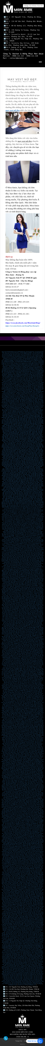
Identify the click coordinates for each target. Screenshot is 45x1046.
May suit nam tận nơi (37, 662)
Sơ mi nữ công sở (29, 907)
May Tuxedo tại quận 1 (7, 875)
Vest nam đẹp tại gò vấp (33, 751)
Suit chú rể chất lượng (27, 890)
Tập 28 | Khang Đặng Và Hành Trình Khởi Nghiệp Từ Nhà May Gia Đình (16, 372)
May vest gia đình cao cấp (27, 562)
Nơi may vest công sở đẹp (10, 620)
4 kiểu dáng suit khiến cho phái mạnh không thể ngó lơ (23, 389)
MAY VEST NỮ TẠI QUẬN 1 (19, 924)
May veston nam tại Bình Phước (11, 980)
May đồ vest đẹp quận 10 (8, 726)
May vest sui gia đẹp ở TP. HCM (10, 835)
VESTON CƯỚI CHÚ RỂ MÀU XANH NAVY (26, 868)
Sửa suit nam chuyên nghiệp (31, 701)
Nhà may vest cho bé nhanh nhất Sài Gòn (27, 550)
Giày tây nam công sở (7, 645)
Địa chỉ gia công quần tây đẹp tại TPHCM (28, 819)
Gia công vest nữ (27, 823)
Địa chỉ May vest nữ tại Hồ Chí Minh (17, 958)
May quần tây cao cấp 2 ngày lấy (28, 569)
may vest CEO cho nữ (14, 514)
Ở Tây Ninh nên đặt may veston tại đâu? (33, 858)
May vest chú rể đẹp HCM (20, 742)
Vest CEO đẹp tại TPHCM (33, 632)
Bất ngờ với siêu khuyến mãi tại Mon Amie (24, 392)
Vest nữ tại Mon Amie (9, 661)
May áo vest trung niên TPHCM (20, 806)
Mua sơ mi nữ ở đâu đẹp (13, 899)
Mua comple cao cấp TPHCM (16, 654)
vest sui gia (37, 959)
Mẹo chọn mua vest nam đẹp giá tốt (16, 921)
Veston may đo (38, 631)
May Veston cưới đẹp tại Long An (23, 861)
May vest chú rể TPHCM (14, 785)
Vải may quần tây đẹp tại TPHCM (21, 716)
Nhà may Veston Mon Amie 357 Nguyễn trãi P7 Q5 (30, 848)
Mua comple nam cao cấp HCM (30, 796)
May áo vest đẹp (18, 735)
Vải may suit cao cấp (8, 719)
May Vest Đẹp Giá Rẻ (24, 918)
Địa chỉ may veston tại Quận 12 (10, 872)
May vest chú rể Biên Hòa (30, 778)
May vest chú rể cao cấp (9, 605)
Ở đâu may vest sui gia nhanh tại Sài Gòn (18, 545)
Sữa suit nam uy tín (9, 704)
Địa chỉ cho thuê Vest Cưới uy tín (34, 850)
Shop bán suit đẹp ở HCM (34, 807)
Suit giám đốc (11, 586)
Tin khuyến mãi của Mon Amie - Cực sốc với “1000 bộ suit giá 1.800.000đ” (19, 391)
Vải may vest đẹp (9, 720)
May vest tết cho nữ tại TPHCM (9, 602)
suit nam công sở (18, 880)
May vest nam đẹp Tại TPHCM (31, 812)
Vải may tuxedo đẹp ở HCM (23, 689)
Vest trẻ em (30, 910)
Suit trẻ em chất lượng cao (27, 883)
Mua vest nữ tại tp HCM (25, 898)
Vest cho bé (17, 541)
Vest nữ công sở (29, 909)
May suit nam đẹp (32, 669)
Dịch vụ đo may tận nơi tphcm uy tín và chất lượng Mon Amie (21, 353)
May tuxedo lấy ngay (33, 607)
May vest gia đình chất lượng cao (17, 562)
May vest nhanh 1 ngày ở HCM (20, 627)
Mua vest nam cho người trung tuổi (15, 793)
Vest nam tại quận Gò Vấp (26, 981)
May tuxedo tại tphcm (16, 607)
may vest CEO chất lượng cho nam (34, 514)
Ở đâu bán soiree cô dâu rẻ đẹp (24, 882)
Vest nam (17, 916)
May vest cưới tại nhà (27, 840)
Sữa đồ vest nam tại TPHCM (28, 706)
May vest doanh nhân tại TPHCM (23, 651)
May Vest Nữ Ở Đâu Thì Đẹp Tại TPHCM (17, 941)
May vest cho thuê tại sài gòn (22, 966)
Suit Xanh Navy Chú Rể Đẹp (24, 897)
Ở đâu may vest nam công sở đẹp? (18, 908)
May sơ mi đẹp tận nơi (17, 521)
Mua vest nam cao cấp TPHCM (12, 802)
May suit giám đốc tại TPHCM (11, 588)
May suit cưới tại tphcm (35, 610)
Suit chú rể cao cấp (25, 595)
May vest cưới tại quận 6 (36, 873)
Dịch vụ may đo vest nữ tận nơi (17, 515)
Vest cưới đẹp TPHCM (31, 782)
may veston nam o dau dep (29, 967)
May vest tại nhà (30, 511)
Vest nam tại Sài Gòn (15, 672)
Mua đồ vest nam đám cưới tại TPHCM (32, 795)
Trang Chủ (18, 1041)
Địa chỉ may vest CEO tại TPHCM (9, 638)
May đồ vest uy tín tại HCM (12, 727)
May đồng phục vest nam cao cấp (14, 655)
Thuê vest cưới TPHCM (26, 793)
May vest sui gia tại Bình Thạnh (27, 554)
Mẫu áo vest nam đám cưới (29, 693)
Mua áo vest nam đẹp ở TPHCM (34, 804)
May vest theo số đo (10, 970)
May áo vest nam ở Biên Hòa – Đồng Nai (24, 759)
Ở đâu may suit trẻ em (32, 881)
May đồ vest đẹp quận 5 (34, 726)
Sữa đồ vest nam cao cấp (18, 706)
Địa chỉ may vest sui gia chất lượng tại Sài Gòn (19, 566)
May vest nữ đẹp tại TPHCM (9, 902)
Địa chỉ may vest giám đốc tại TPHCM (29, 636)
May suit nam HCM (8, 737)
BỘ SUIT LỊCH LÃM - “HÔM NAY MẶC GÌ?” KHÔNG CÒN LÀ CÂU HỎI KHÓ (25, 471)
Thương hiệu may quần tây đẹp (26, 673)
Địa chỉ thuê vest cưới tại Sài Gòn (34, 837)
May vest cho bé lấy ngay (26, 564)
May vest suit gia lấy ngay (21, 552)
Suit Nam (24, 943)
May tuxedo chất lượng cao (24, 685)
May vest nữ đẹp (27, 958)
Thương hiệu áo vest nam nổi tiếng (32, 696)
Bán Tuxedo (34, 619)
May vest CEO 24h (8, 629)
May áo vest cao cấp (15, 729)
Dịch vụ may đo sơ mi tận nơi (35, 513)
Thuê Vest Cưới (26, 962)
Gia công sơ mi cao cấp (14, 711)
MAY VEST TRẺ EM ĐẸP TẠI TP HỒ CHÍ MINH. (30, 948)
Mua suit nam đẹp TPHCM (17, 791)
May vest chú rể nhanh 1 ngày (9, 627)
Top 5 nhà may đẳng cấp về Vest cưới (19, 851)
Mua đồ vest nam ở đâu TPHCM (9, 799)
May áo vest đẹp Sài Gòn (34, 729)
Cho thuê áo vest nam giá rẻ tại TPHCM (17, 967)
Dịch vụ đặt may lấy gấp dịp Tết (18, 836)
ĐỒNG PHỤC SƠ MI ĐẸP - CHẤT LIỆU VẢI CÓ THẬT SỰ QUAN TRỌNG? (24, 455)
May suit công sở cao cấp (36, 613)
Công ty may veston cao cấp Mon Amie (21, 845)
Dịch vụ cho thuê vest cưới (34, 962)
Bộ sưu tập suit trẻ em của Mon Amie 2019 (21, 660)
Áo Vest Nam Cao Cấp (32, 695)
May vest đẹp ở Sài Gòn (32, 783)
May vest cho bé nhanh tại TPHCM (15, 564)
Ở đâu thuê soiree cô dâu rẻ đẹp (36, 882)
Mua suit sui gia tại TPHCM (15, 885)
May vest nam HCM (8, 743)
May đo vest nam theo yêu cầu (11, 812)
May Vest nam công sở (22, 909)
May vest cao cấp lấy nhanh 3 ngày (30, 621)
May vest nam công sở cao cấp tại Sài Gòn (22, 749)
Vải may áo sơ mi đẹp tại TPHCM (31, 714)
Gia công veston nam (34, 823)
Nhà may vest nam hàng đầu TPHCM (25, 798)
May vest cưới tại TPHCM (15, 603)
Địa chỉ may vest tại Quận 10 (26, 655)
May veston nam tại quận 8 (8, 976)
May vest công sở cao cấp (31, 620)
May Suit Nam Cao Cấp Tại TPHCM (21, 892)
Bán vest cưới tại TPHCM (21, 619)
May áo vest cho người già (36, 793)
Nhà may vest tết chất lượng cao (18, 533)
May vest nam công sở (11, 621)
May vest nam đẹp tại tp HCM (20, 902)
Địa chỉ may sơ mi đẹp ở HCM (21, 680)
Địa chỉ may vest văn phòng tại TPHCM (17, 577)
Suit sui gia (14, 886)
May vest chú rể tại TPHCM (27, 604)
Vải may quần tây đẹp (12, 717)
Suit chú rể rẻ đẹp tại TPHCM (21, 888)
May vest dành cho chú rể (20, 630)
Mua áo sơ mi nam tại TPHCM (19, 779)
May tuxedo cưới (6, 688)
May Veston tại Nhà (7, 955)
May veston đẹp (36, 687)
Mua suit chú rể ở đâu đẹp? (32, 886)
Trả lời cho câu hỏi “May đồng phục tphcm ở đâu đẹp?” (15, 408)
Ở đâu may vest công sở (12, 580)
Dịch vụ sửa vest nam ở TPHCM (31, 694)
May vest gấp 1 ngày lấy (23, 916)
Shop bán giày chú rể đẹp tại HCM (12, 950)
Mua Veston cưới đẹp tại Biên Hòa (17, 777)
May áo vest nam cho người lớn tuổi (22, 784)
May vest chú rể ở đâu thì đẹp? (12, 914)
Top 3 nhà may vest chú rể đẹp (24, 505)
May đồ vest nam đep (17, 726)
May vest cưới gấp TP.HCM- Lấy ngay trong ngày (25, 835)
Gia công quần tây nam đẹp (19, 823)
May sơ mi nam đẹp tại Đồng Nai (35, 761)
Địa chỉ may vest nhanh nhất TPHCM (34, 566)
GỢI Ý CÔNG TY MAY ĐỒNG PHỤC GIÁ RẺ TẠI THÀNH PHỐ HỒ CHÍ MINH (23, 441)
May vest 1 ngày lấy (20, 573)
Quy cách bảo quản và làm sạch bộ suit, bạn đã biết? (17, 405)
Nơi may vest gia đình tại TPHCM (13, 550)
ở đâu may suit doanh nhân (25, 587)
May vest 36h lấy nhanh (28, 573)
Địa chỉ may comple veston (17, 703)
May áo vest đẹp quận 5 (10, 734)
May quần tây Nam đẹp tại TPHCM (28, 942)
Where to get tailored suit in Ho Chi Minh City (12, 721)
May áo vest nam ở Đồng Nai (16, 762)
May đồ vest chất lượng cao (23, 727)
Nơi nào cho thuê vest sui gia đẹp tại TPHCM (32, 548)
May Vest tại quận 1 (22, 875)
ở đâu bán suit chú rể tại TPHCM (32, 597)
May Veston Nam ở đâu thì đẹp (19, 852)
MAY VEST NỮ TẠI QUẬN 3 (8, 924)
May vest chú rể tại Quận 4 (15, 874)
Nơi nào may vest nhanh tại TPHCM (23, 546)
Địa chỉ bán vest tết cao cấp (14, 530)
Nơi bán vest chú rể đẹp (27, 913)
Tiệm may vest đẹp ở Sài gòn (22, 783)
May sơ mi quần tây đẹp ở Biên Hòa (13, 770)
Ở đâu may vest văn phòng (13, 575)
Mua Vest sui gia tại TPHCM (11, 911)
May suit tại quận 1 (15, 875)
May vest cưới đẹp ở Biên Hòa (35, 861)
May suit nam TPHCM (30, 790)
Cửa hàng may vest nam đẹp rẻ (21, 799)
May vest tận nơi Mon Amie (10, 520)
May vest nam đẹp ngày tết (36, 540)
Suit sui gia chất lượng (8, 886)
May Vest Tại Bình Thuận (30, 971)
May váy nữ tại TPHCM (25, 794)
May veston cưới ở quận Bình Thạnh (26, 870)
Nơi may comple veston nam (28, 702)
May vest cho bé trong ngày (23, 563)
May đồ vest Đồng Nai (36, 759)
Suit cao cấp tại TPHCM (16, 587)
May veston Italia (15, 792)
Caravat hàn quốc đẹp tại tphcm (24, 950)
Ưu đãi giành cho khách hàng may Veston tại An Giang (19, 856)
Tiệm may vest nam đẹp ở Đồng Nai (16, 769)
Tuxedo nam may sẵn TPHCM (16, 687)
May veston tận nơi (7, 662)
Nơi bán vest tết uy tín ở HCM (32, 529)
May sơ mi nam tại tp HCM (24, 901)
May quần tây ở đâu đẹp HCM (9, 675)
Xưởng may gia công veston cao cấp (18, 694)
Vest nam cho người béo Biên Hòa (31, 771)
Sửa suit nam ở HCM (35, 697)
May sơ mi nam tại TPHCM (28, 668)
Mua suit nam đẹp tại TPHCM (18, 737)
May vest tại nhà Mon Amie (33, 522)
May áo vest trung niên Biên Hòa (25, 776)
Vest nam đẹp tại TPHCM (32, 905)
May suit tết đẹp (15, 583)
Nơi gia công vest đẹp (36, 712)
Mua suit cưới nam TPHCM (29, 737)
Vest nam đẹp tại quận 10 (29, 752)
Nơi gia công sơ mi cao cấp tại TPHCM (30, 710)
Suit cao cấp (9, 587)
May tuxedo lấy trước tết (24, 607)
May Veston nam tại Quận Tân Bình (16, 975)
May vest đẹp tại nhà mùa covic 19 (16, 507)
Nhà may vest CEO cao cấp (16, 637)
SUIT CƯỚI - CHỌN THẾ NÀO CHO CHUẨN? (31, 448)
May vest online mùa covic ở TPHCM (19, 508)
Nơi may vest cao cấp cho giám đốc (29, 647)
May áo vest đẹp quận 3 (28, 734)
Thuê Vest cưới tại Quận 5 (23, 850)
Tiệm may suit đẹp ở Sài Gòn (10, 824)
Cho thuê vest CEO (19, 517)
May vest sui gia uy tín (37, 552)
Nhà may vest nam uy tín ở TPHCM (34, 810)
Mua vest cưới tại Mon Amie (32, 842)
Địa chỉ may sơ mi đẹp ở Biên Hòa (29, 769)
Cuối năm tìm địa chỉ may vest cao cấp (34, 614)
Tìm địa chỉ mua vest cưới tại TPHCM (25, 591)
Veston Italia (37, 790)
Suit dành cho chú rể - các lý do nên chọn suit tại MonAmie (17, 930)
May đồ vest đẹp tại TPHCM (33, 727)
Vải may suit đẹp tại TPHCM (32, 718)
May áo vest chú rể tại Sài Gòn (29, 728)
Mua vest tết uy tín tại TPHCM (20, 531)
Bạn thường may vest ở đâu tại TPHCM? (33, 653)
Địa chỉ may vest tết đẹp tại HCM (31, 533)
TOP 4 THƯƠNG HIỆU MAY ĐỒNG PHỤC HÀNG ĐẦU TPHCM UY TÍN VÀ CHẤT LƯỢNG (21, 481)
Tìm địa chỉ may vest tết (21, 580)
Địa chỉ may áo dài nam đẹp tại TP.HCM (13, 952)
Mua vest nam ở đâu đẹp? (32, 899)
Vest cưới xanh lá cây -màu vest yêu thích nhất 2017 (26, 938)
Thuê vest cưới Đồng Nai (26, 762)
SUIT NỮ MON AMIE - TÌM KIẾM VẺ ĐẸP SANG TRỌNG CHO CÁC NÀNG (27, 462)
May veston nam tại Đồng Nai (23, 980)
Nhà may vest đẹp (30, 811)
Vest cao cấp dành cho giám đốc (32, 677)
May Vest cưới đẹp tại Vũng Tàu (10, 858)
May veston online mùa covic (13, 511)
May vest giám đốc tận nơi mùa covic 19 (27, 506)
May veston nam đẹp (22, 640)
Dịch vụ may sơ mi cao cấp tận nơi (24, 512)
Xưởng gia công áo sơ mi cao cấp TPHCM (23, 817)
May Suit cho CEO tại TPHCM (32, 589)
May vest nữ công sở (20, 582)
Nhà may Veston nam (20, 964)
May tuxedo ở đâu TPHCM (21, 786)
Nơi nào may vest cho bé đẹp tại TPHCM (16, 548)
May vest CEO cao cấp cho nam (30, 516)
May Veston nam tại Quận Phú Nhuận (15, 974)
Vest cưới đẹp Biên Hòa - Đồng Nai (10, 759)
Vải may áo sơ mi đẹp (11, 716)
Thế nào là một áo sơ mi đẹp (19, 919)
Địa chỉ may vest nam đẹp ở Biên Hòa (31, 775)
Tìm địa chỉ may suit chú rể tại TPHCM (14, 594)
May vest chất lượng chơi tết (31, 580)
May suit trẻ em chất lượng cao (10, 884)
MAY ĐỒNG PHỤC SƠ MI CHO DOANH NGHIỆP (31, 416)
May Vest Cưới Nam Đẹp (29, 941)
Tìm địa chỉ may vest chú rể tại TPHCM (13, 593)
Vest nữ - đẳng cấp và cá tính (9, 916)
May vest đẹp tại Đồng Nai (21, 858)
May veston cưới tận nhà (26, 661)
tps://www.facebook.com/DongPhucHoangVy (23, 326)
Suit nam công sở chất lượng (20, 877)
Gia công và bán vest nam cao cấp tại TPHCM (12, 819)
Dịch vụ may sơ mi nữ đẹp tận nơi (12, 513)
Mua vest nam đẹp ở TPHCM (11, 696)
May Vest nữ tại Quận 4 (30, 922)
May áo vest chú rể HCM (19, 741)
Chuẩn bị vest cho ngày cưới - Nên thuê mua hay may (13, 833)
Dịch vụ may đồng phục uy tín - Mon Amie (19, 384)
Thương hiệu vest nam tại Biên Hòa (10, 774)
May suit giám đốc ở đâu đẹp (22, 588)
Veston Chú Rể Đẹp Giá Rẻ (34, 897)
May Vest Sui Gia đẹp (31, 911)
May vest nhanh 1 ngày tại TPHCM (33, 627)
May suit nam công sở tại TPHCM (27, 878)
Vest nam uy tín (35, 758)
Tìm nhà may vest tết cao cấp (12, 591)
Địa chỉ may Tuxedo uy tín (33, 689)
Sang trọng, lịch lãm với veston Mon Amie (29, 656)
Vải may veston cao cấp (16, 720)
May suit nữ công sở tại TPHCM (14, 878)
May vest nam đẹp (7, 636)
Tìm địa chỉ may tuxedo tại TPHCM (26, 593)
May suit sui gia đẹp (34, 885)
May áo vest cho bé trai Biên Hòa (31, 767)
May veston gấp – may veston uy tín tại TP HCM (12, 935)
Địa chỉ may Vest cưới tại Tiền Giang (25, 857)
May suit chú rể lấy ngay (27, 613)
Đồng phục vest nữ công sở (13, 689)
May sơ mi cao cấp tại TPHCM (35, 679)
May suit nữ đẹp (31, 892)
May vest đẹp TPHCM (21, 725)
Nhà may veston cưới (37, 702)
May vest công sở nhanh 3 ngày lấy (15, 622)
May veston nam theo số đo (32, 968)
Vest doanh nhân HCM (30, 742)
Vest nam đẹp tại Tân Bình (23, 751)
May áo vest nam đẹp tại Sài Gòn (34, 750)
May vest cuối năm (32, 603)
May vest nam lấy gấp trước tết (29, 836)
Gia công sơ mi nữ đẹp (18, 710)
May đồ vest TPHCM (16, 808)
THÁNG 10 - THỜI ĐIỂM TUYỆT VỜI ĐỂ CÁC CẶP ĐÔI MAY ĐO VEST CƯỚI (19, 499)
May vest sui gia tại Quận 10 (36, 553)
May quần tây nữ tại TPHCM (27, 791)
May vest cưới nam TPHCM (22, 787)
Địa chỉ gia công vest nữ (18, 708)
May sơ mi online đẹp (37, 525)
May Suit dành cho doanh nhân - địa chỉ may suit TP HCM (30, 927)
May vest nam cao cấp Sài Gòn (23, 755)
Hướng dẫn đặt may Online (31, 955)
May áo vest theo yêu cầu (24, 729)
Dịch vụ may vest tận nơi (30, 520)
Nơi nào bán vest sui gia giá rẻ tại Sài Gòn (25, 549)
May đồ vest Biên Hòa (11, 778)
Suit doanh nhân (9, 792)
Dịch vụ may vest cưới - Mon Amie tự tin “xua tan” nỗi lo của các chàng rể (17, 382)
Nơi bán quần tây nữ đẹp (36, 914)
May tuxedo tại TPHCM (32, 688)
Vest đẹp (39, 960)
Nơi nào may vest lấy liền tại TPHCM (28, 547)
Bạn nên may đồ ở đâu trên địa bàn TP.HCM (31, 833)
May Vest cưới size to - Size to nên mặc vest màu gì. (24, 865)
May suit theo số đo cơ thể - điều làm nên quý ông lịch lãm (28, 831)
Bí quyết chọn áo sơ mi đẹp (11, 842)
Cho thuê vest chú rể (8, 618)
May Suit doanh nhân (31, 588)
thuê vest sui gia (10, 959)
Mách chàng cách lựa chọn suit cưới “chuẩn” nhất (15, 406)
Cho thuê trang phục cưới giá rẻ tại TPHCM (14, 569)
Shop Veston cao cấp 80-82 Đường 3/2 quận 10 (12, 848)
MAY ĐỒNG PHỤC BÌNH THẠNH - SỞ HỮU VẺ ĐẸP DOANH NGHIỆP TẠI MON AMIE (21, 431)
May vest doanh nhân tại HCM (11, 651)
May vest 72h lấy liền (37, 573)
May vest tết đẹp (11, 541)
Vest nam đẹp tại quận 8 (7, 753)
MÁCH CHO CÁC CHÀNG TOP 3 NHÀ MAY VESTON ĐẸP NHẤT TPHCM (22, 504)
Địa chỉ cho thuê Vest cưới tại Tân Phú (25, 864)
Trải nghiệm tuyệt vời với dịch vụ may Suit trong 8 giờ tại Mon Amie (20, 402)
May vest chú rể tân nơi (17, 661)
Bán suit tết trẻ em (28, 585)
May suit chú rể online (18, 613)
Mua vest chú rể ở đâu (33, 599)
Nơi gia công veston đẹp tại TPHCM (14, 712)
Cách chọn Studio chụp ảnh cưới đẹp (34, 956)
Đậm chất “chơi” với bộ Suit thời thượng (27, 401)
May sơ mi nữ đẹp (33, 901)
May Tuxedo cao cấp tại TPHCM (16, 688)
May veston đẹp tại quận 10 (36, 872)
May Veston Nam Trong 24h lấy (20, 922)
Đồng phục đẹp (23, 659)
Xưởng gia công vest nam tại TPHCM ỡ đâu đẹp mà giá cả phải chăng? (17, 816)
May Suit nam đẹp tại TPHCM (25, 893)
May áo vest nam (18, 692)
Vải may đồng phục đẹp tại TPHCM (15, 713)
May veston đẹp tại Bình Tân (12, 864)
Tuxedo (34, 590)
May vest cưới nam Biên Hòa (11, 766)
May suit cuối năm (15, 611)
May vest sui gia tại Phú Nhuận (15, 554)
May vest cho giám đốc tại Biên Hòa (23, 766)
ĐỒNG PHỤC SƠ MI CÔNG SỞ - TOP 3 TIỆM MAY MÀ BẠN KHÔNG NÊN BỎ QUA (23, 459)
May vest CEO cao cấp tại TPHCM (30, 645)
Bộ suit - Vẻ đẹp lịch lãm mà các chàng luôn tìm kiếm (22, 373)
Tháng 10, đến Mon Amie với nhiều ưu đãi (15, 648)
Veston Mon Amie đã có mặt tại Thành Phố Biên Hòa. (18, 757)
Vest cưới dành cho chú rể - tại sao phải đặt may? (30, 654)
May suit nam (34, 630)
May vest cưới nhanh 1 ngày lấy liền (21, 626)
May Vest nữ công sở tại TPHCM (31, 908)
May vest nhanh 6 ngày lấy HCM (15, 572)
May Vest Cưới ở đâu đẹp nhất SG (24, 925)
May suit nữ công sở (37, 878)
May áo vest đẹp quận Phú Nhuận (24, 730)
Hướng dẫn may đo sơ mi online (27, 525)
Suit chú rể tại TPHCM (17, 595)
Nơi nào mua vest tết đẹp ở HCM (21, 529)
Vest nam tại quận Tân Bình (27, 982)
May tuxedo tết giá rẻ (33, 606)
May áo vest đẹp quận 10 (7, 733)
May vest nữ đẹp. (29, 902)
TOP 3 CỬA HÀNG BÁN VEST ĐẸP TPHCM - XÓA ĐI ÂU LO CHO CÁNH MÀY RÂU (21, 497)
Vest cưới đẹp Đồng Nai (20, 763)
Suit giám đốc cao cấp (19, 586)
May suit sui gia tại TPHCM (25, 885)
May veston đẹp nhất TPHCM (8, 702)
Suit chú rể (11, 595)
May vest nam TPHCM (10, 741)
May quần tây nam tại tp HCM (27, 900)
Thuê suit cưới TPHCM (29, 736)
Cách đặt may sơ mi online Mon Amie (34, 524)
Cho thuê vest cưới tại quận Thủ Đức (30, 964)
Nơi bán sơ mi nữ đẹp (15, 915)
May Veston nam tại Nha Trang (34, 972)
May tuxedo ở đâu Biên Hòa (10, 768)
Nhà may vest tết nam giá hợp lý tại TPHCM (33, 598)
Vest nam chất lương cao (27, 758)
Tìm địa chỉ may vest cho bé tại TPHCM (28, 536)
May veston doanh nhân (10, 795)
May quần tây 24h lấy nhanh (24, 570)
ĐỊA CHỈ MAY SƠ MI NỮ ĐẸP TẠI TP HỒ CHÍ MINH (31, 947)
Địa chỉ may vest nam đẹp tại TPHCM (34, 799)
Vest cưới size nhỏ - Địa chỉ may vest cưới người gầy (27, 933)
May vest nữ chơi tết (19, 602)
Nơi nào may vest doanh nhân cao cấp (15, 647)
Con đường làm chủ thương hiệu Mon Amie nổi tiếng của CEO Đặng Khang (29, 369)
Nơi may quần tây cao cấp (24, 672)
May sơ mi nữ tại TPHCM (14, 901)
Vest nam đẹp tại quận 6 (25, 753)
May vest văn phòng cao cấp (24, 578)
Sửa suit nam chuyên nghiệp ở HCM (13, 697)
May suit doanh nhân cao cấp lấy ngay (13, 589)
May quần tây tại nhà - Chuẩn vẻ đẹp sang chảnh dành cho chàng (29, 357)
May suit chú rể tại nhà (10, 613)
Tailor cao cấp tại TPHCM (27, 667)
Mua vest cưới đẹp (19, 840)
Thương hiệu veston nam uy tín (27, 703)
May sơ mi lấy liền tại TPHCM (24, 571)
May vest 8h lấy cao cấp (21, 574)
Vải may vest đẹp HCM (28, 719)
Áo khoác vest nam (8, 694)
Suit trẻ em (8, 885)
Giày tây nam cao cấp (32, 643)
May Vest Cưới (23, 955)
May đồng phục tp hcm (32, 984)
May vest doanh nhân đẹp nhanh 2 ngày (10, 624)
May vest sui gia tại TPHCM (15, 553)
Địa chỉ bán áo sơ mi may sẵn (21, 677)
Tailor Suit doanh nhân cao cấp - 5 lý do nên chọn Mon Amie (27, 394)
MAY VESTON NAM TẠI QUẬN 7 (16, 843)
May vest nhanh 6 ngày (19, 556)
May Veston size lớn (8, 971)
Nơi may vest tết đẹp (10, 534)
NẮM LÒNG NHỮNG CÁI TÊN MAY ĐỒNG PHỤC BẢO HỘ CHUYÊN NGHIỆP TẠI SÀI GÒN (22, 434)
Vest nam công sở (16, 634)
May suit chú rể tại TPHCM (11, 888)
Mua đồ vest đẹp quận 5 (25, 726)
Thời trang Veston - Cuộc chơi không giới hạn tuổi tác (20, 827)
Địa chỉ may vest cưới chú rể (21, 809)
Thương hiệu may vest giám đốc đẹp (10, 635)
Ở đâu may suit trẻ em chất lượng (10, 881)
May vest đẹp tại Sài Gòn (13, 670)
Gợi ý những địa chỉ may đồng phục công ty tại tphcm (31, 415)
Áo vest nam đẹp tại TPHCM (34, 957)
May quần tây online (23, 524)
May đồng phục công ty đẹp (16, 678)
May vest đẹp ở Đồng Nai (10, 763)
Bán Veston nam (27, 970)
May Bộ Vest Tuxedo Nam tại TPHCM (19, 968)
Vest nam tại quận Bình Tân (36, 981)
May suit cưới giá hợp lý (31, 612)
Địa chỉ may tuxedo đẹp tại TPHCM (14, 686)
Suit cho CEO (25, 586)
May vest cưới (7, 603)
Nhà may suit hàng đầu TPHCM (20, 738)
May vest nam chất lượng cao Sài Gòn (10, 755)
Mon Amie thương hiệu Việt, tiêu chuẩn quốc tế (21, 832)
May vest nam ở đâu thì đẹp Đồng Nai (15, 760)
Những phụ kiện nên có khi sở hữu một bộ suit (12, 659)
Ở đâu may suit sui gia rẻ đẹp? (13, 882)
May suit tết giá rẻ (9, 583)
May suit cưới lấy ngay (22, 612)
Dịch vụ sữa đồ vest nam (9, 708)
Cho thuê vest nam (33, 672)
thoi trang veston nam (18, 960)
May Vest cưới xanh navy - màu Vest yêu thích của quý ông (24, 939)
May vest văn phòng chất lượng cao (12, 578)
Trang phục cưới (18, 536)
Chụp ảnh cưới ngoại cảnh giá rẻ (22, 957)
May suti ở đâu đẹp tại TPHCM (10, 786)
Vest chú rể (24, 590)
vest (23, 960)
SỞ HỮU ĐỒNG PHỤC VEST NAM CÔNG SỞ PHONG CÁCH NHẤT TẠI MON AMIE (25, 446)
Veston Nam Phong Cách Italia (10, 964)
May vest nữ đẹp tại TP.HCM (17, 834)
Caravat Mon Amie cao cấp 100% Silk (21, 367)
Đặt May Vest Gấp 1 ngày (27, 954)
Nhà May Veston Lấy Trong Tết (10, 736)
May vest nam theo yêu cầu (31, 743)
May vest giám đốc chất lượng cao (13, 628)
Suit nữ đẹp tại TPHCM (15, 893)
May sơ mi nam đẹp (11, 680)
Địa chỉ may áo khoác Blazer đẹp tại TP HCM (20, 949)
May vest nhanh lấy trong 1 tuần (33, 555)
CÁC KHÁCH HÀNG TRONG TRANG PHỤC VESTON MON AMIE (25, 464)
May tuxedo (12, 606)
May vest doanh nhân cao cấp (26, 652)
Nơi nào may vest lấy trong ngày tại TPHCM (13, 547)
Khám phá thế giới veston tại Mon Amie (21, 837)
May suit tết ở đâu (28, 582)
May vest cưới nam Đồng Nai (11, 761)
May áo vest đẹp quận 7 (34, 733)
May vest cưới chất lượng (35, 841)
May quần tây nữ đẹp (36, 900)
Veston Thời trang (10, 960)
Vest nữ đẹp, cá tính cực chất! (33, 915)
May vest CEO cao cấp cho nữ (18, 516)
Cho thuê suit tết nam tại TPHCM (32, 618)
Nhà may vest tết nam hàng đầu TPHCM (17, 598)
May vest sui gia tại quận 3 (27, 538)
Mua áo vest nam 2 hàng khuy (26, 808)
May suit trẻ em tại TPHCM (33, 884)
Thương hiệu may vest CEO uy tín (28, 637)
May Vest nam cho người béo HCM (10, 746)
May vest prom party (9, 660)
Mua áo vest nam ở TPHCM (11, 784)
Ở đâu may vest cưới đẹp (19, 839)
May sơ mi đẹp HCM (10, 684)
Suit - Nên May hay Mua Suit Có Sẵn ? (27, 952)
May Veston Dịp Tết (20, 736)
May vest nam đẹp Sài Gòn (34, 755)
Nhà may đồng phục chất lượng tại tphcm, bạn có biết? (27, 399)
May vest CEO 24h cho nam (10, 517)
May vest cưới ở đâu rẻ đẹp (11, 809)
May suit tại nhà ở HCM (37, 663)
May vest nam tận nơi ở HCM (30, 664)
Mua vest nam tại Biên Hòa (20, 778)
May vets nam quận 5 (9, 668)
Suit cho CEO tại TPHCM (33, 586)
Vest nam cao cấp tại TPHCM (16, 636)
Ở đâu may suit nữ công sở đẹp (31, 877)
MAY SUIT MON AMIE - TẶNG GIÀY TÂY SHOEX (14, 492)
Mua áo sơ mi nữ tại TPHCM (34, 917)
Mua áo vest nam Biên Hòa (19, 775)
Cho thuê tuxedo (15, 618)
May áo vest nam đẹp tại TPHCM (31, 704)
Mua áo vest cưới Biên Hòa (9, 771)
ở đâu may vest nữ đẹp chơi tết (34, 595)
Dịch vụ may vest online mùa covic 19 (12, 509)
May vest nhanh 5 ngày (28, 556)
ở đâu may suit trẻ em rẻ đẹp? (22, 881)
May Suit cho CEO (23, 589)
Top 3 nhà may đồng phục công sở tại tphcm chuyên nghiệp (18, 410)
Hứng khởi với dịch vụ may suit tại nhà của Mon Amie (14, 359)
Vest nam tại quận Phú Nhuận (16, 981)
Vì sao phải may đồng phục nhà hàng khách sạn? (15, 411)
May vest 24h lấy (34, 565)
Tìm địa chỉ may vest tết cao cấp (20, 534)
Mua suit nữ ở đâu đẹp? (30, 891)
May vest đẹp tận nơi (8, 521)
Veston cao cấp (25, 669)
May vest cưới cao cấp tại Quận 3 (27, 874)
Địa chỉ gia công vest (9, 709)
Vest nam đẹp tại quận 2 (20, 754)
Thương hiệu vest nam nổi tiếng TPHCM (28, 671)
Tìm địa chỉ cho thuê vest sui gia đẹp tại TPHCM (14, 544)
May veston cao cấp (33, 794)
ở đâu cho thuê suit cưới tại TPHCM (19, 597)
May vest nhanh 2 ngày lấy (14, 557)
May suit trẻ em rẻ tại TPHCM (22, 884)
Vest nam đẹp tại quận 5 (34, 753)
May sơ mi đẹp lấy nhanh (14, 571)
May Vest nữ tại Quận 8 (28, 923)
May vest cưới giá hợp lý (21, 653)
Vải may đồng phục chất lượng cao (28, 713)
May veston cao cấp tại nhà (36, 840)
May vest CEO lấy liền (22, 631)
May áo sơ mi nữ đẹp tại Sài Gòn (28, 678)
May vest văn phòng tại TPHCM (13, 579)
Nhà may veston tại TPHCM (33, 700)
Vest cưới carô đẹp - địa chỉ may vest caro (13, 931)
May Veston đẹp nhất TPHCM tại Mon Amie (15, 847)
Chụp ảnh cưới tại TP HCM (22, 984)
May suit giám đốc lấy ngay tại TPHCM (34, 579)
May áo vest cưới (8, 729)
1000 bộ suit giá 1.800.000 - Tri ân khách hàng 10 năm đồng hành (15, 360)
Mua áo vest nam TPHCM (34, 802)
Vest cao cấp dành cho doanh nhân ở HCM (20, 632)
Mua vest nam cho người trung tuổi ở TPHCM (13, 744)
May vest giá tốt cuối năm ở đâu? (30, 602)
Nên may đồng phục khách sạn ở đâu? (11, 413)
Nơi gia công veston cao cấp (31, 711)
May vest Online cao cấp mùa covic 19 (26, 509)
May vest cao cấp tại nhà (17, 523)
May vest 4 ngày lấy (34, 572)
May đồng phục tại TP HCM (31, 983)
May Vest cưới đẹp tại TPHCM (9, 604)
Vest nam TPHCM (9, 693)
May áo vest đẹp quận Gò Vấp (35, 730)
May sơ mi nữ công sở (12, 907)
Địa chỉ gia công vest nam (28, 708)
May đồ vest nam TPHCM (36, 792)
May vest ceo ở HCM (25, 646)
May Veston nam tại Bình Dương (17, 973)
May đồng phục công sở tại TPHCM (24, 670)
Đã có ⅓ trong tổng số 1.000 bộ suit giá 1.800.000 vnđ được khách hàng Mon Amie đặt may (23, 364)
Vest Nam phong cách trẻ (35, 958)
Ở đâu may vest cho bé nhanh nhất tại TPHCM (20, 537)
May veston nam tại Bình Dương (34, 980)
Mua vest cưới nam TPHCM (12, 790)
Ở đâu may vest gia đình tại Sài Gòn (32, 545)
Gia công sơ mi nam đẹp (9, 710)
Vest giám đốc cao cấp (24, 628)
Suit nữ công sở (11, 880)
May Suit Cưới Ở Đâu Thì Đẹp (18, 923)
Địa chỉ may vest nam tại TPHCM (31, 684)
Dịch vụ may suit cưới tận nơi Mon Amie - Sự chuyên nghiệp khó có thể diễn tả (18, 352)
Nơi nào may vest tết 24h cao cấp (16, 540)
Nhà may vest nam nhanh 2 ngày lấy (25, 623)
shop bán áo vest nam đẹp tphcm (31, 801)
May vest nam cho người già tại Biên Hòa (23, 768)
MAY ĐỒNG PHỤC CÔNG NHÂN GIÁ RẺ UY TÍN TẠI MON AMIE (28, 427)
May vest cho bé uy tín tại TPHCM (12, 563)
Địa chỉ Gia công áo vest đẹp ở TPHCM (17, 820)
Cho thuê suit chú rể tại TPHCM (10, 619)
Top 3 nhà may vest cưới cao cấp (12, 505)
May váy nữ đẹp (8, 900)
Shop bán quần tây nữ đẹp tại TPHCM (10, 917)
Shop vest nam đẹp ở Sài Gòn (12, 745)
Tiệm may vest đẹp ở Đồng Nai (28, 760)
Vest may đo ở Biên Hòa (20, 767)
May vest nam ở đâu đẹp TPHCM (11, 782)
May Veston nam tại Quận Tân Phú (29, 973)
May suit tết (39, 580)
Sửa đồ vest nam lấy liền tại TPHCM (9, 695)
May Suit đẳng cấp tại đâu (9, 852)
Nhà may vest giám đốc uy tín (34, 638)
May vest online (32, 528)
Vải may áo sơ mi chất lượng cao (18, 714)
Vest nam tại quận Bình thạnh (17, 982)
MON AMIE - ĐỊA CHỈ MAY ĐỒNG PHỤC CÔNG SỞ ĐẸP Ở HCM (25, 418)
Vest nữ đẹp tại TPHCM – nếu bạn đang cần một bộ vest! (17, 905)
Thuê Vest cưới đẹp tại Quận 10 (12, 850)
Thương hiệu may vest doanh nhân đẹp (24, 635)
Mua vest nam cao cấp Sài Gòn (22, 750)
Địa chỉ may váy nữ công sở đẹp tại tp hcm (23, 951)
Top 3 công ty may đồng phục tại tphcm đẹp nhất (29, 398)
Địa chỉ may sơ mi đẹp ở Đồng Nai (23, 761)
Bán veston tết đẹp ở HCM (21, 532)
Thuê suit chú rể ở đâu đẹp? (22, 886)
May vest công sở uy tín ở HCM (21, 620)
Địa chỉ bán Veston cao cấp (9, 845)
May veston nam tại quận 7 (18, 976)
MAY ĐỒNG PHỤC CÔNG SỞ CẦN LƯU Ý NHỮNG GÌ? (17, 426)
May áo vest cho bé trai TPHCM (22, 804)
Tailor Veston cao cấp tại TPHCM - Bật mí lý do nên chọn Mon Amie (28, 393)
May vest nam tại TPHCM (35, 686)
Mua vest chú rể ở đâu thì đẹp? (17, 913)
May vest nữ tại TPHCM (9, 806)
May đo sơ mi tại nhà (8, 522)
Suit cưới (39, 594)
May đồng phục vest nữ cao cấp (24, 807)
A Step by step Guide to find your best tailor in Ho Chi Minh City (28, 722)
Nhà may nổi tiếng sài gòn (13, 803)
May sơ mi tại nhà (24, 522)
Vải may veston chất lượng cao (18, 719)
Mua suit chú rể (30, 888)
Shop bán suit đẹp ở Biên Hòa (29, 777)
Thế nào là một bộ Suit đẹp (29, 924)
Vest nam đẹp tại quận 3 (11, 754)
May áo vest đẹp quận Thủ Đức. (11, 730)
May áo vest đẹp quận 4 (19, 734)
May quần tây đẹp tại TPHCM (9, 677)
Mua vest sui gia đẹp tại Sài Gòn (11, 552)
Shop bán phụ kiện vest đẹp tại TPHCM (14, 788)
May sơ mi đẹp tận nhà (17, 522)
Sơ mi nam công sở (36, 907)
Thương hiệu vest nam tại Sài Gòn (34, 746)
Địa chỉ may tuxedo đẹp (30, 806)
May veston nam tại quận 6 (28, 976)
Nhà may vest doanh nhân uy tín (16, 639)
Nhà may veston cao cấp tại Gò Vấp (12, 870)
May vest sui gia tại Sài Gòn (25, 553)
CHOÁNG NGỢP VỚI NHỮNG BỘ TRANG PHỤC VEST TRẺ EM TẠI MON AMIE (20, 468)
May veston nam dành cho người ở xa (19, 971)
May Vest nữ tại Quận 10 (8, 923)
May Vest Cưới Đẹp (18, 942)
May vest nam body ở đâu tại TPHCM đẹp (19, 811)
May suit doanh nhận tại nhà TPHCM (14, 663)
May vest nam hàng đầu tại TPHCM (16, 669)
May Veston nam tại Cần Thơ (12, 972)
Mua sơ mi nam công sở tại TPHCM (15, 906)
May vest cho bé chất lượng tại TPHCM (14, 565)
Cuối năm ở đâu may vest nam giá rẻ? (25, 615)
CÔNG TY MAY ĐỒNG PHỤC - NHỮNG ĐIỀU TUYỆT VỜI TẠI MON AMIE (18, 443)
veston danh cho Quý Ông (19, 970)
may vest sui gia (16, 959)
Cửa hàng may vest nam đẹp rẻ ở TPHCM (33, 747)
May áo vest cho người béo (32, 787)
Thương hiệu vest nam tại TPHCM (12, 798)
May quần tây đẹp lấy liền (34, 570)
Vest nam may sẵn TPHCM (27, 692)
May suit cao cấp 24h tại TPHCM (15, 590)
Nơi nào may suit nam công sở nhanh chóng (33, 876)
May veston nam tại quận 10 (9, 979)
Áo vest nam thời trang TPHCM (12, 807)
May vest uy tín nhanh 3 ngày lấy (27, 622)
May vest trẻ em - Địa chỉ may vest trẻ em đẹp (18, 866)
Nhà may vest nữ (37, 668)
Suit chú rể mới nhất (34, 890)
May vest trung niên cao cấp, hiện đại (12, 828)
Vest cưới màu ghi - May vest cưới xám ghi (13, 932)
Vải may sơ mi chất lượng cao (21, 717)
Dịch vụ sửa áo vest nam (21, 701)
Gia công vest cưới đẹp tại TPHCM (15, 818)
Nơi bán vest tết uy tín (23, 530)
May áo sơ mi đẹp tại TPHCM (19, 704)
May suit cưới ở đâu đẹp (13, 831)
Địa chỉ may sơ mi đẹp (9, 779)
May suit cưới (27, 610)
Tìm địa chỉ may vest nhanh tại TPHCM (26, 541)
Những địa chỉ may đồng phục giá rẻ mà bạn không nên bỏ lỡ (29, 414)
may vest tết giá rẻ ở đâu (36, 581)
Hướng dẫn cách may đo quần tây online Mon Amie (32, 523)
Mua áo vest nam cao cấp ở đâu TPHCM (17, 801)
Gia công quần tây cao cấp (32, 709)
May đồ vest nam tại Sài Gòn (23, 746)
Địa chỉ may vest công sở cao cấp (20, 614)
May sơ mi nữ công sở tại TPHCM (29, 906)
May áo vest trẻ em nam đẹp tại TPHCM (27, 959)
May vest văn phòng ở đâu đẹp (31, 574)
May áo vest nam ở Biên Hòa (36, 768)
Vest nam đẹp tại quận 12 (11, 752)
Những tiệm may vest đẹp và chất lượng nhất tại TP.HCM (26, 824)
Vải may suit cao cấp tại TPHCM (20, 718)
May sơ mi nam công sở (21, 907)
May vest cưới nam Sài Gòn (10, 742)
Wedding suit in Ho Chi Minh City (27, 721)
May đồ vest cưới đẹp (29, 725)
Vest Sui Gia (38, 911)
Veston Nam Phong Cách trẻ (28, 979)
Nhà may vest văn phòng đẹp (33, 575)
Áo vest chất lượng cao (26, 735)
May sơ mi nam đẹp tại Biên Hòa (9, 767)
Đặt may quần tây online (15, 524)
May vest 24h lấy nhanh (12, 574)
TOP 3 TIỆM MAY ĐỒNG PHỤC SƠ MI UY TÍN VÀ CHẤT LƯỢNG (29, 450)
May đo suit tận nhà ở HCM (28, 662)
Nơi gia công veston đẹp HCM (26, 712)
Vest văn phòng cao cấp (23, 575)
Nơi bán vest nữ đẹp (32, 916)
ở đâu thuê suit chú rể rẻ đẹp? (17, 883)
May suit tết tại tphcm (12, 582)
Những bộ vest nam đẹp (21, 696)
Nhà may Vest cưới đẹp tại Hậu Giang (11, 857)
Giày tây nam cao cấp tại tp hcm (10, 951)
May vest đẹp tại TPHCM (26, 686)
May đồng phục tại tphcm (15, 927)
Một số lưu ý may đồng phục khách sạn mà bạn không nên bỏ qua (26, 397)
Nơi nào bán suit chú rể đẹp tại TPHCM (10, 889)
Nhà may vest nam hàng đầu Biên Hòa (24, 774)
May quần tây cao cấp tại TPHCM (27, 676)
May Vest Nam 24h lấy (16, 955)
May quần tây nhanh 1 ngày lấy (13, 570)
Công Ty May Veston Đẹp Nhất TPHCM (20, 963)
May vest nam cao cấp (21, 812)
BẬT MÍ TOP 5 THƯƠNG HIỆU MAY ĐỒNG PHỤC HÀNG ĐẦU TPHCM (18, 493)
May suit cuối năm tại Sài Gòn (24, 611)
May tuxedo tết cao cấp (8, 607)
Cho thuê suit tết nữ (22, 618)
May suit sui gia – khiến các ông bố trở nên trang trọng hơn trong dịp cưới (18, 829)
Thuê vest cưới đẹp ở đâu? (21, 842)
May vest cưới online (24, 603)
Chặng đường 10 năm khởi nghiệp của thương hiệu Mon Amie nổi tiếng (20, 374)
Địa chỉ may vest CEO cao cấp (17, 645)
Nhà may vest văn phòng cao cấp (30, 577)
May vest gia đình (33, 557)
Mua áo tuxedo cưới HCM (19, 795)
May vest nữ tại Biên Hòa (36, 776)
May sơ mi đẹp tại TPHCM (15, 652)
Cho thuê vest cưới (6, 646)
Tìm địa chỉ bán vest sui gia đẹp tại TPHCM (31, 544)
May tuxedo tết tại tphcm (24, 606)
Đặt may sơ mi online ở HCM (15, 525)
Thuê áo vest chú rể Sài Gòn (19, 728)
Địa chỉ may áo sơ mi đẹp (28, 681)
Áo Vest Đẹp (33, 735)
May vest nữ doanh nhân (39, 634)
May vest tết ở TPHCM (27, 540)
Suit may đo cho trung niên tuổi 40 (26, 828)
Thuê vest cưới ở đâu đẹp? (36, 655)
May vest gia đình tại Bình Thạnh (25, 561)
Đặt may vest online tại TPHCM (23, 528)
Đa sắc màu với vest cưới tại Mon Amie (20, 810)
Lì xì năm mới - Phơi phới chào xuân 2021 (23, 383)
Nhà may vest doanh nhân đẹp (28, 639)
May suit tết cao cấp (22, 583)
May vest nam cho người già (35, 784)
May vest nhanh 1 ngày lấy (24, 557)
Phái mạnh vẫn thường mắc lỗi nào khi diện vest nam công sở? (26, 386)
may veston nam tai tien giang (23, 972)
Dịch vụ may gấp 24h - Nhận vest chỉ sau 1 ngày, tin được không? (16, 378)
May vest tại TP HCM (22, 983)
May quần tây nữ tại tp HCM (16, 900)
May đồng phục (39, 983)
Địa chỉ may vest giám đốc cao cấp (22, 638)
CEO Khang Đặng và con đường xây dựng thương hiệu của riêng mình (26, 368)
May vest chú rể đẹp (7, 678)
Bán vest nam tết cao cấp (8, 533)
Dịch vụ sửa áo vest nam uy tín (10, 701)
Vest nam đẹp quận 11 (20, 752)
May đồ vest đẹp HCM (9, 728)
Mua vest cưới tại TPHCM (23, 599)
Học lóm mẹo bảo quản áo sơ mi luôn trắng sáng (23, 825)
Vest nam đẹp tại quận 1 (29, 754)
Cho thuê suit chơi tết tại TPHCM (19, 585)
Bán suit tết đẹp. (35, 585)
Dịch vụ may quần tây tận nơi (12, 512)
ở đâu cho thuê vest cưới (7, 597)
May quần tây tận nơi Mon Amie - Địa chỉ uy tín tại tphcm (25, 356)
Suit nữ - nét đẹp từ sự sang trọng (10, 894)
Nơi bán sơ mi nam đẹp (23, 915)
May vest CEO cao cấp (34, 646)
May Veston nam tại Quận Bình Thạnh (29, 974)
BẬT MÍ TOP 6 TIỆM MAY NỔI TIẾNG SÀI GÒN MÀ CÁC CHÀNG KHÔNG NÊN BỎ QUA (21, 489)
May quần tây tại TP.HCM (27, 834)
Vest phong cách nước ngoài (25, 965)
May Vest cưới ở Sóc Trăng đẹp (22, 853)
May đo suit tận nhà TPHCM (27, 663)
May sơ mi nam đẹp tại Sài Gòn (23, 679)
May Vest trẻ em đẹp (24, 910)
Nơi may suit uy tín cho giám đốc (29, 648)
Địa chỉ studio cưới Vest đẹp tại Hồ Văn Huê (27, 849)
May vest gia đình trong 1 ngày (23, 558)
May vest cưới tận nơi (31, 665)
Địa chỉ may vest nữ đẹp (15, 910)
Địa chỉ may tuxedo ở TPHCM (27, 687)
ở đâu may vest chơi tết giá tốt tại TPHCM (16, 596)
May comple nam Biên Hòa (19, 771)
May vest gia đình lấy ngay (36, 561)
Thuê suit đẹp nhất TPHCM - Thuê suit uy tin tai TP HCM (18, 926)
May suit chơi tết (21, 581)
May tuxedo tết (16, 606)
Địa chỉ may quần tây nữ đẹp (15, 673)
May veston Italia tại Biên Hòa (25, 770)
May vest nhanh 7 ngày (10, 556)
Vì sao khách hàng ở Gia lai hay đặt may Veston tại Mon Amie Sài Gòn (16, 860)
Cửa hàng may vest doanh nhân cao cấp (27, 634)
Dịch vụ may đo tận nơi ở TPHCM (29, 517)
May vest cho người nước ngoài (16, 662)
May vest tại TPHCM (10, 664)
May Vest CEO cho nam (22, 514)
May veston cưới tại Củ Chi (9, 865)
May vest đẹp (38, 671)
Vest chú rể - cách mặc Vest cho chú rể (33, 866)
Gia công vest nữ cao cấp (26, 818)
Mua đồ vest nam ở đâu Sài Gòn (19, 747)
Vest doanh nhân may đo (30, 631)
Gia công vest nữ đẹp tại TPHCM (23, 815)
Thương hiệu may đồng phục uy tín (21, 675)
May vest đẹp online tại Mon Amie (11, 528)
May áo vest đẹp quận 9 (16, 733)
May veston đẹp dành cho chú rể (32, 640)
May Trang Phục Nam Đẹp (15, 918)
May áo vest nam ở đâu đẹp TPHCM (19, 743)
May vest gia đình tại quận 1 (36, 539)
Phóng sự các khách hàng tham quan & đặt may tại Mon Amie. (28, 365)
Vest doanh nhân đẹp (8, 634)
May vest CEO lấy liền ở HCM (18, 629)
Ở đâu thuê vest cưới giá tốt (30, 839)
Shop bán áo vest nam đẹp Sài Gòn (10, 750)
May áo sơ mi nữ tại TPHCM (10, 804)
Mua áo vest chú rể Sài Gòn (29, 741)
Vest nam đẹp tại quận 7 (16, 753)
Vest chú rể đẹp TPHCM (23, 785)
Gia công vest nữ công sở (11, 817)
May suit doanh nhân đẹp (9, 738)
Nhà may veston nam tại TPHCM (12, 640)
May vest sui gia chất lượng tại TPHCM (15, 538)
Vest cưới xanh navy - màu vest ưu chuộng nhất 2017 (31, 867)
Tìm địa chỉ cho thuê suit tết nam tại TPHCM (29, 594)
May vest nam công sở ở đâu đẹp (33, 809)
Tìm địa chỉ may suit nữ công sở (32, 875)
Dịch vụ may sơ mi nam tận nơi (24, 513)
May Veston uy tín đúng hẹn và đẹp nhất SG (23, 844)
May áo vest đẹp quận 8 (25, 733)
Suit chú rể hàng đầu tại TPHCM (16, 890)
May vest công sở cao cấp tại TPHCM (32, 800)
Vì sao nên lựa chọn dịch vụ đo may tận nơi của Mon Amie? (14, 377)
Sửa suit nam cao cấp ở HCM (26, 697)
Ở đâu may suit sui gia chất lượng (27, 880)
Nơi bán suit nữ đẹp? (13, 891)
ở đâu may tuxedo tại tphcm (30, 596)
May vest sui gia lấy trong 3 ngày (10, 555)
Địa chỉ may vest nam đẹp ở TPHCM (18, 800)
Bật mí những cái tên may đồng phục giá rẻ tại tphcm (28, 413)
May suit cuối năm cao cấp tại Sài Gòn (11, 612)
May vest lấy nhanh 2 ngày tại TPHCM (11, 623)
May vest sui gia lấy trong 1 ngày (22, 555)
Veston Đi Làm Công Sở (14, 897)
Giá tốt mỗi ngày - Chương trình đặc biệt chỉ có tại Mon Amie (17, 375)
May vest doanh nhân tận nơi (10, 630)
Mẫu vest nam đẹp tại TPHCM (18, 693)
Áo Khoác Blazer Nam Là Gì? (17, 954)
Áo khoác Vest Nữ (29, 943)
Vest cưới (30, 626)
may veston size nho (8, 968)
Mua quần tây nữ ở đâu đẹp (34, 898)
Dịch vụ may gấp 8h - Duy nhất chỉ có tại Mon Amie (13, 380)
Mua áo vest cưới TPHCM (33, 785)
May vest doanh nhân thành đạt (29, 629)
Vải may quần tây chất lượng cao (33, 716)
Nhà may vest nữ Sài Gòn (15, 794)
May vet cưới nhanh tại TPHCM (24, 841)
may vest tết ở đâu (28, 581)
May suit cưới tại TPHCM (30, 738)
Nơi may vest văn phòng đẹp (35, 578)
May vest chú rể (18, 604)
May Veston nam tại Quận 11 (28, 975)
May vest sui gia (30, 552)
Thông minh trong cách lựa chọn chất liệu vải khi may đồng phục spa (16, 409)
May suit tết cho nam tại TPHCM (10, 610)
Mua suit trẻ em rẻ (36, 883)
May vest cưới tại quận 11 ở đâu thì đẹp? (24, 872)
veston (25, 960)
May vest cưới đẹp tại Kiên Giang (34, 853)
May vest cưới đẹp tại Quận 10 (10, 840)
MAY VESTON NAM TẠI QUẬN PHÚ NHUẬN (31, 843)
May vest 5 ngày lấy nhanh (25, 572)
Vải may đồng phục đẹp (8, 714)
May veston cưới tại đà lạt (16, 859)
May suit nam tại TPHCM (35, 670)
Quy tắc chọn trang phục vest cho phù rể (29, 380)
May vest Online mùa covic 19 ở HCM (29, 507)
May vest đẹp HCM (12, 725)
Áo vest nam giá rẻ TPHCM (22, 695)
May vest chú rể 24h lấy (18, 605)
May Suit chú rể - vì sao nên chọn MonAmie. (23, 869)
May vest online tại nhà (22, 511)
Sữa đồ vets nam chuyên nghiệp (31, 705)
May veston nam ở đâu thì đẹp (17, 962)
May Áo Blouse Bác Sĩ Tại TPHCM (30, 919)
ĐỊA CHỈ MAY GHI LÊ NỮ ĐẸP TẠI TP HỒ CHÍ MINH (31, 946)
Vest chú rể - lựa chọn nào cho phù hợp (25, 914)
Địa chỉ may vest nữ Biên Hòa (14, 776)
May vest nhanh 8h (7, 566)
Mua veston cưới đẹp (31, 803)
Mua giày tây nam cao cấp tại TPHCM (21, 643)
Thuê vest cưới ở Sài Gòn (26, 744)
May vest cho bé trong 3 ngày (34, 563)
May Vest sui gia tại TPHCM (22, 911)
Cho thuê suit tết (9, 585)
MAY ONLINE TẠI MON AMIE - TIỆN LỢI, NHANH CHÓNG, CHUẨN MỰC (18, 438)
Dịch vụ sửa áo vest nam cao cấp (22, 700)
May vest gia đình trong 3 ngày (11, 558)
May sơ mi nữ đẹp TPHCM (32, 680)
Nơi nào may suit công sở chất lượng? (18, 876)
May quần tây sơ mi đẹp (22, 782)
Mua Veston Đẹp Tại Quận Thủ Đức (13, 965)
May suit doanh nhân (33, 651)
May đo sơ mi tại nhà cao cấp (27, 521)
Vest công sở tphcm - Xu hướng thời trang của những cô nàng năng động (18, 385)
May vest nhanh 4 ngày (36, 556)
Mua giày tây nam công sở (27, 644)
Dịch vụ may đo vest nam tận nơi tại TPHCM (31, 515)
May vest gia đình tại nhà (14, 561)
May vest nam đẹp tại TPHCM (24, 802)
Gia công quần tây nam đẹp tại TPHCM (21, 709)
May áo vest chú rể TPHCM (32, 786)
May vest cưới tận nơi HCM (19, 664)
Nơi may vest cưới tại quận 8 (15, 873)
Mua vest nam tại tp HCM (15, 898)
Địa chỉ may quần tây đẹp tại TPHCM (34, 675)
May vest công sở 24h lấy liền (31, 583)
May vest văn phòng (23, 579)
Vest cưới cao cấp (29, 590)
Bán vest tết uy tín (29, 531)
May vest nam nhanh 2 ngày (36, 624)
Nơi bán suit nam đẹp (21, 891)
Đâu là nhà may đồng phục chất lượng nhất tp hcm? (14, 407)
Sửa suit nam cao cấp (18, 702)
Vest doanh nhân (39, 669)
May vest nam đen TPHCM (11, 787)
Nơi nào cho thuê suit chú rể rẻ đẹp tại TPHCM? (32, 889)
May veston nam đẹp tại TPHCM (11, 644)
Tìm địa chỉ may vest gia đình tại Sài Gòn (20, 542)
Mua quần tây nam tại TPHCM (23, 917)
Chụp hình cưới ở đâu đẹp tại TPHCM (20, 956)
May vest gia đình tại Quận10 (25, 539)
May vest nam (34, 913)
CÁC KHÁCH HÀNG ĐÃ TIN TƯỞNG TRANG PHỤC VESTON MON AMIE (18, 422)
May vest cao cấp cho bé (26, 565)
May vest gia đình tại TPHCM (34, 558)
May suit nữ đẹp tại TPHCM (9, 892)
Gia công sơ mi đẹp (22, 711)
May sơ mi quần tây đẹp (32, 788)
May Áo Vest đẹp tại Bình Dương (29, 921)
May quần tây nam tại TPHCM (10, 653)
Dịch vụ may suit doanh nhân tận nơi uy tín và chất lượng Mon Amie (14, 351)
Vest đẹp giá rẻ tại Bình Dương (33, 966)
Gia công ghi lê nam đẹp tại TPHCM (31, 820)
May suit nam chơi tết (20, 610)
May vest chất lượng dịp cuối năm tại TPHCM (31, 605)
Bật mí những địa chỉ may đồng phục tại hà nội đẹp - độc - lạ (30, 400)
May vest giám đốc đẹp (13, 631)
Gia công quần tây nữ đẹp (9, 823)
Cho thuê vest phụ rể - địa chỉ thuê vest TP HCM (30, 932)
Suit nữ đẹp (33, 893)
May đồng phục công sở (18, 668)
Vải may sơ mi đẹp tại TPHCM (33, 717)
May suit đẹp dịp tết (14, 581)
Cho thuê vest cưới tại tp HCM (10, 966)
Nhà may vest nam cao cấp (13, 751)
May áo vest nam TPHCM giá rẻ (9, 700)
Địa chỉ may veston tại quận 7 (26, 873)
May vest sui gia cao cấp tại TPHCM (33, 534)
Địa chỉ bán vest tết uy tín (31, 532)
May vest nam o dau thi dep (32, 960)
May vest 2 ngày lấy (12, 573)
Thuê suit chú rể (21, 889)
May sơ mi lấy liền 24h (35, 571)
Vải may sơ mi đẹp (10, 718)
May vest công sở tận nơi (11, 665)
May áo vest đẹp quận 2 (37, 734)
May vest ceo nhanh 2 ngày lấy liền (24, 624)
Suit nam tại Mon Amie (21, 894)
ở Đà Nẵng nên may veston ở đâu (11, 861)
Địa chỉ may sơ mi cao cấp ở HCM (11, 679)
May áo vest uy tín (12, 735)
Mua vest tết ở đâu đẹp (10, 529)
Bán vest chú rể (29, 619)
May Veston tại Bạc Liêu (30, 852)
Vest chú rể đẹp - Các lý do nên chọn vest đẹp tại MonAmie (23, 940)
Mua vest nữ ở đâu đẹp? (22, 899)
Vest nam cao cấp (19, 758)
